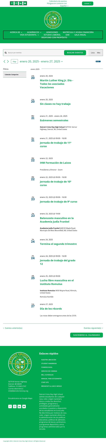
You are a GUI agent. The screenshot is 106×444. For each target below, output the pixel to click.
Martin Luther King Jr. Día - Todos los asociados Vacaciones (56, 84)
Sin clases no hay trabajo (55, 103)
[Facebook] (10, 406)
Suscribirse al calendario (86, 335)
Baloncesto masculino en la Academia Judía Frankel (57, 219)
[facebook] (12, 3)
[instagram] (16, 3)
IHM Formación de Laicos (55, 162)
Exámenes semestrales (54, 120)
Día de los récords (51, 308)
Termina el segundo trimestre (58, 244)
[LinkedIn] (19, 406)
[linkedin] (20, 3)
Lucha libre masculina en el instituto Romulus (57, 282)
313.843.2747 (21, 386)
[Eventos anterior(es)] (4, 61)
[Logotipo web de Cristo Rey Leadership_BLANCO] (53, 12)
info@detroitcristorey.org (18, 391)
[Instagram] (14, 406)
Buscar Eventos (75, 52)
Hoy (14, 61)
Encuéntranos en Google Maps (20, 398)
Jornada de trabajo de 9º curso (58, 201)
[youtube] (25, 3)
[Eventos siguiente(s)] (8, 61)
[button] (99, 61)
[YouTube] (24, 406)
